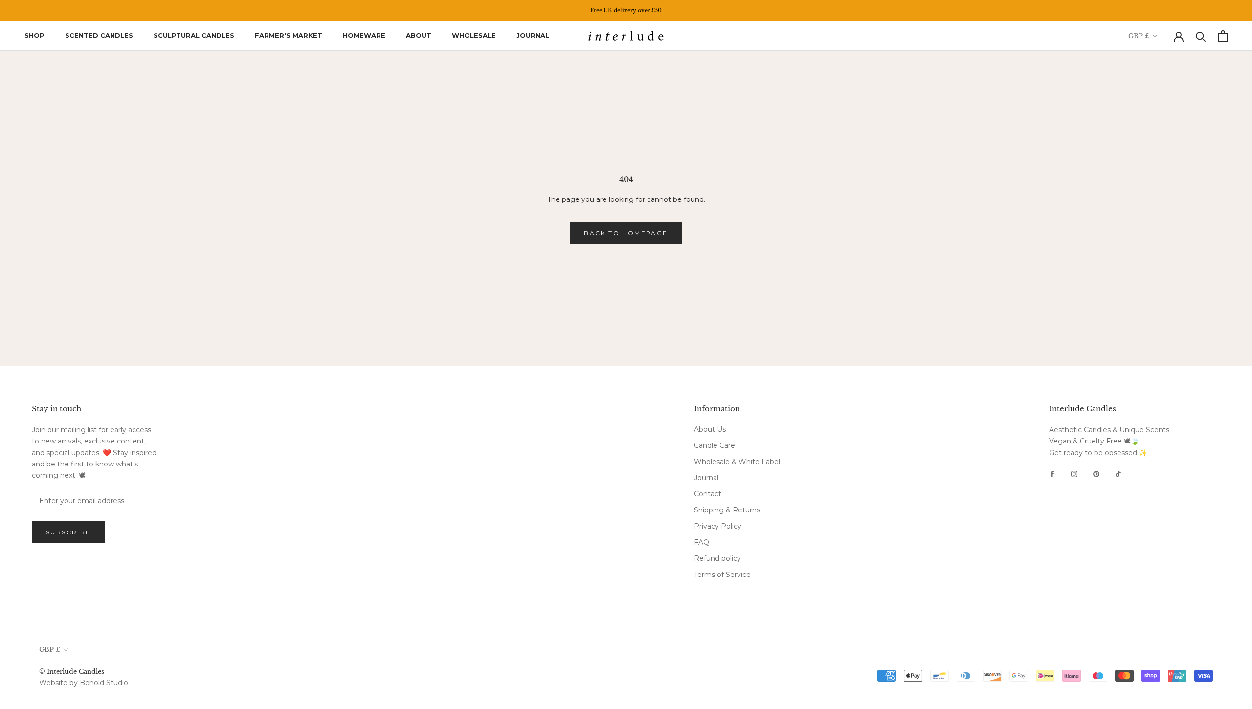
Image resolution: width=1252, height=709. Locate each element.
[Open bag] (1223, 36)
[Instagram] (1074, 473)
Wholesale (474, 35)
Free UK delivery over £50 (626, 10)
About (418, 35)
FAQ (701, 542)
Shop (34, 35)
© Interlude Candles (71, 671)
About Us (710, 429)
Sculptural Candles (194, 35)
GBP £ (1138, 36)
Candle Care (714, 445)
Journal (532, 35)
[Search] (1201, 36)
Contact (707, 493)
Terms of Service (722, 574)
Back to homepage (626, 233)
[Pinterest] (1096, 473)
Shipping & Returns (727, 510)
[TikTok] (1118, 473)
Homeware (364, 35)
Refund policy (717, 558)
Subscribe (68, 532)
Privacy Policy (717, 526)
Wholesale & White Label (737, 461)
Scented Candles (99, 35)
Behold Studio (104, 682)
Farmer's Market (288, 35)
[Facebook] (1052, 473)
